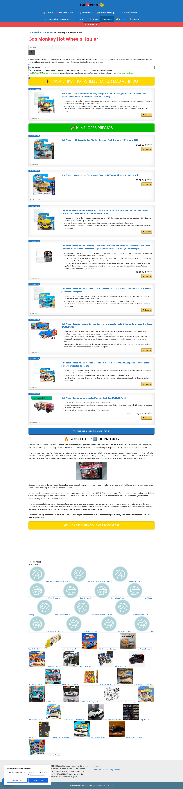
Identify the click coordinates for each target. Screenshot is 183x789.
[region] (27, 775)
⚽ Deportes (85, 13)
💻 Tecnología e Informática (56, 19)
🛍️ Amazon (48, 13)
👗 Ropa (79, 19)
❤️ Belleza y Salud (65, 13)
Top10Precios (34, 32)
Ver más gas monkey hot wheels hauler (91, 431)
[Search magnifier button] (31, 52)
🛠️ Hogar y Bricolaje (106, 13)
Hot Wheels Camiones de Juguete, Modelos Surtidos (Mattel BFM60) (93, 398)
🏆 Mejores (134, 19)
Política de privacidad (37, 775)
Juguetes (47, 32)
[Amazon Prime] (149, 145)
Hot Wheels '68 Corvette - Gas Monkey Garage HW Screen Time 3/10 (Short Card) (99, 175)
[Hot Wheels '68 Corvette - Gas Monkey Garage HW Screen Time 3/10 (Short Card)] (44, 184)
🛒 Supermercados (129, 13)
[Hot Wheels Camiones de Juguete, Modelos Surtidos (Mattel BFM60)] (44, 407)
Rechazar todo (17, 780)
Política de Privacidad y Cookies (107, 769)
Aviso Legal (98, 766)
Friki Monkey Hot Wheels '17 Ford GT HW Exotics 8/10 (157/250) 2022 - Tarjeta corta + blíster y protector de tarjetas (105, 290)
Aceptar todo (38, 780)
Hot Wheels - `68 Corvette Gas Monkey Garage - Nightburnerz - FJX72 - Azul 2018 (99, 140)
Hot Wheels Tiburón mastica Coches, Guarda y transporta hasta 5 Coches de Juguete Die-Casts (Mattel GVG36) (106, 325)
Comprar (148, 115)
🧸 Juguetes (107, 19)
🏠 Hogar (94, 19)
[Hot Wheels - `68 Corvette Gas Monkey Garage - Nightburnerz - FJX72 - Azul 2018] (44, 149)
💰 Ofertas (120, 19)
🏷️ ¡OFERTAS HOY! (91, 25)
